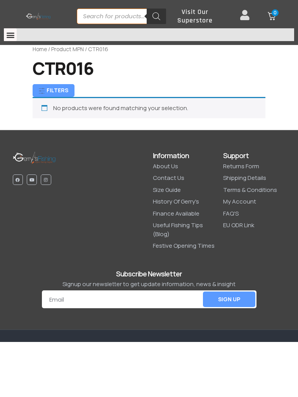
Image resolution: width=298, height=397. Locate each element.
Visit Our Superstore (195, 16)
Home (40, 49)
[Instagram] (46, 179)
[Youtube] (32, 179)
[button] (10, 34)
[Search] (156, 16)
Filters (56, 90)
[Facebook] (18, 179)
